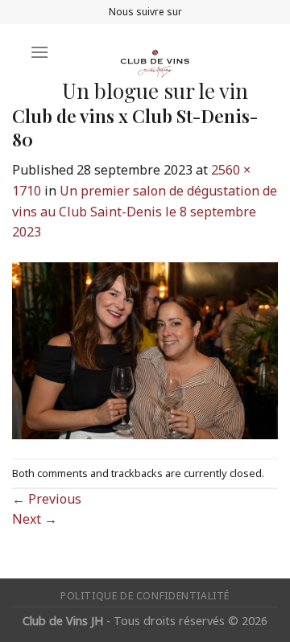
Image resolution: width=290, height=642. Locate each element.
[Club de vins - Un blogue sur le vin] (154, 52)
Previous (46, 499)
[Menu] (39, 52)
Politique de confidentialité (145, 596)
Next (34, 519)
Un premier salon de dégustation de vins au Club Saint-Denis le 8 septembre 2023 (144, 211)
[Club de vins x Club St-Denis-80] (145, 349)
